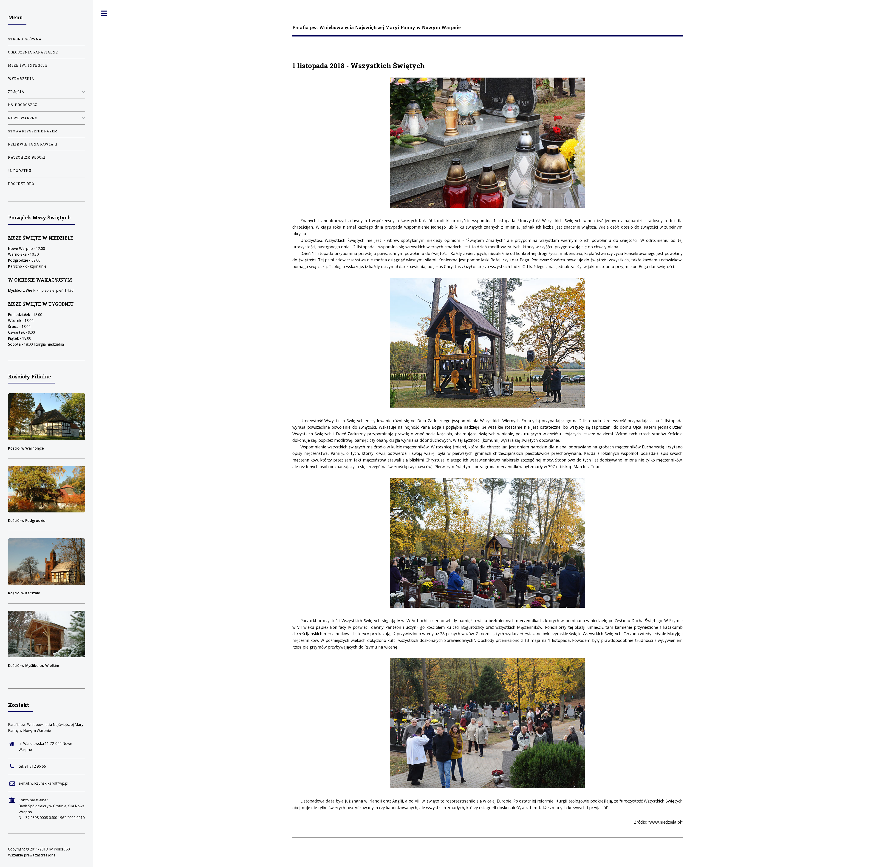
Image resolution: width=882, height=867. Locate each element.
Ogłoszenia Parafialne (33, 52)
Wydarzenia (21, 78)
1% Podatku (20, 170)
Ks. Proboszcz (22, 105)
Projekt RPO (21, 184)
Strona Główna (25, 39)
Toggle (104, 13)
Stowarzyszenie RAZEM (33, 131)
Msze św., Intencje (28, 65)
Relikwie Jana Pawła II (33, 144)
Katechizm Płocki (27, 157)
